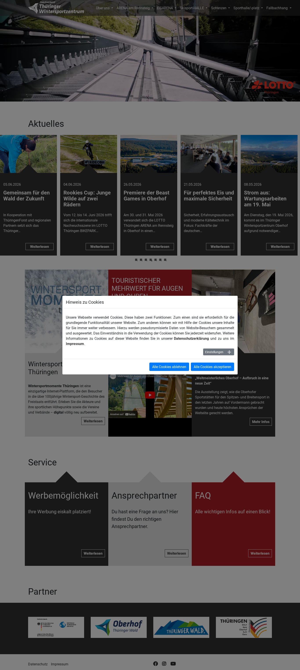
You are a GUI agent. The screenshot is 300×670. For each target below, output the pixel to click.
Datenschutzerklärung (191, 338)
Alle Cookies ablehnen (169, 366)
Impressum (75, 343)
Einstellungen (214, 352)
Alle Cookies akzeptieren (212, 366)
